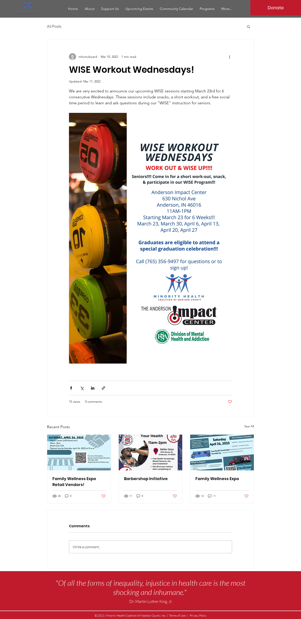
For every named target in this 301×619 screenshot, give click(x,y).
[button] (248, 26)
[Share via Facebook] (71, 388)
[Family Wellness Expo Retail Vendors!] (79, 452)
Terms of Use (177, 615)
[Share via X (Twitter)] (82, 388)
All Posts (54, 26)
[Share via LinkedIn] (93, 388)
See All (249, 426)
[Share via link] (103, 388)
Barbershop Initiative (146, 478)
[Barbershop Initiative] (150, 452)
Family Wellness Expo (217, 478)
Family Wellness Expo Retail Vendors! (74, 481)
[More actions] (229, 56)
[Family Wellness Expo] (222, 452)
